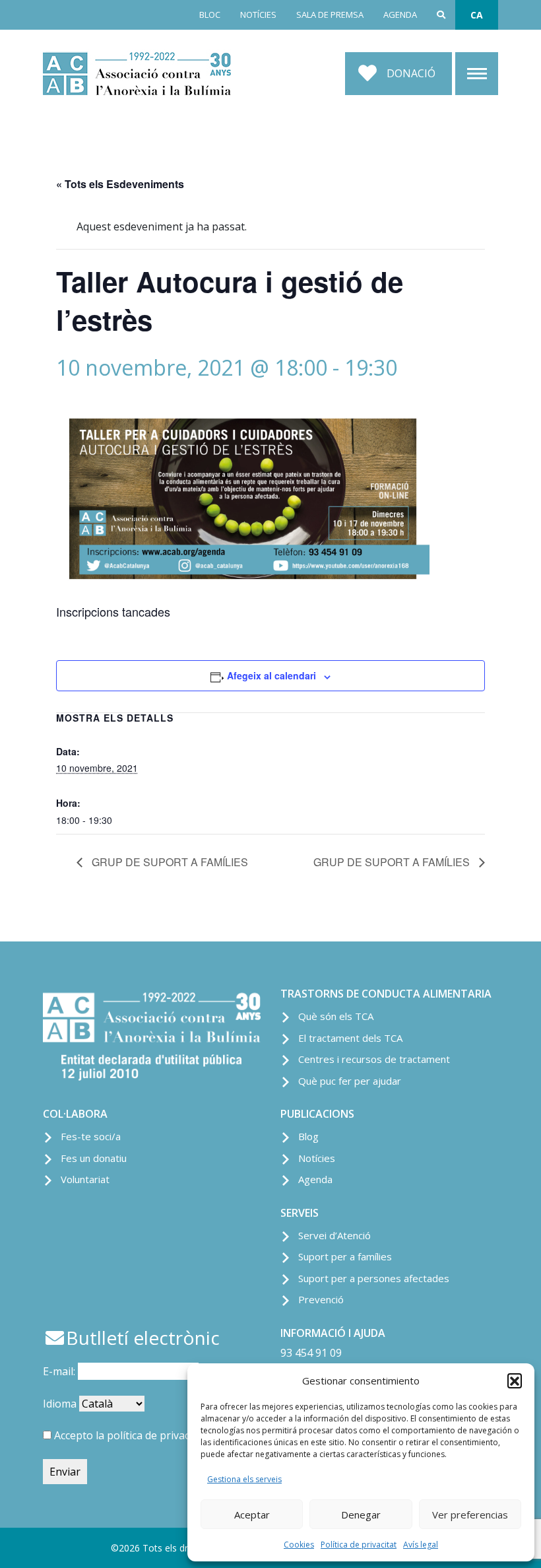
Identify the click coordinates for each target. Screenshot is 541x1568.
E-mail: (60, 1371)
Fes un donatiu (94, 1158)
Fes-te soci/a (91, 1136)
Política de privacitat (359, 1544)
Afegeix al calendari (271, 675)
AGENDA (400, 14)
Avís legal (420, 1544)
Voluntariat (85, 1179)
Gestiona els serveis (244, 1479)
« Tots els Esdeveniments (120, 183)
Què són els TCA (335, 1016)
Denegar (361, 1514)
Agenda (315, 1179)
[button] (514, 1380)
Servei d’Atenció (334, 1235)
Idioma (60, 1403)
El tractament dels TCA (350, 1037)
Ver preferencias (470, 1514)
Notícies (316, 1158)
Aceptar (252, 1514)
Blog (308, 1136)
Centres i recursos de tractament (374, 1059)
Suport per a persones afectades (373, 1278)
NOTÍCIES (258, 14)
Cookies (299, 1544)
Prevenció (321, 1299)
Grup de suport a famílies (168, 861)
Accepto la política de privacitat (130, 1435)
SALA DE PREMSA (330, 14)
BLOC (209, 14)
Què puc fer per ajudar (349, 1080)
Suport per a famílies (345, 1256)
